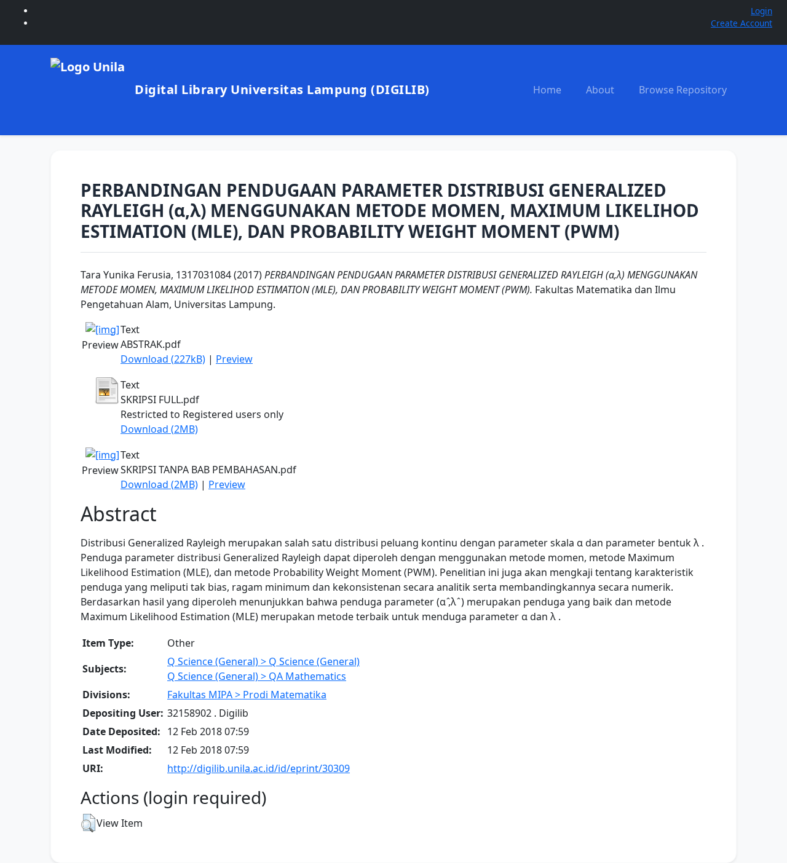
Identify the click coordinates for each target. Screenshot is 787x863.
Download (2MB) (159, 429)
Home (547, 90)
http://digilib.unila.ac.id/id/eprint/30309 (258, 768)
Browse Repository (683, 90)
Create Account (741, 23)
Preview (234, 359)
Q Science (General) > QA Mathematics (256, 676)
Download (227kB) (163, 359)
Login (761, 11)
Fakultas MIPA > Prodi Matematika (246, 694)
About (600, 90)
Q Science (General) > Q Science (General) (263, 661)
